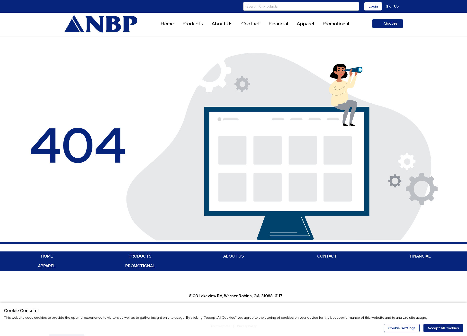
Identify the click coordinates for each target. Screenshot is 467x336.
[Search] (354, 6)
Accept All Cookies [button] (443, 328)
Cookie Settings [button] (401, 328)
